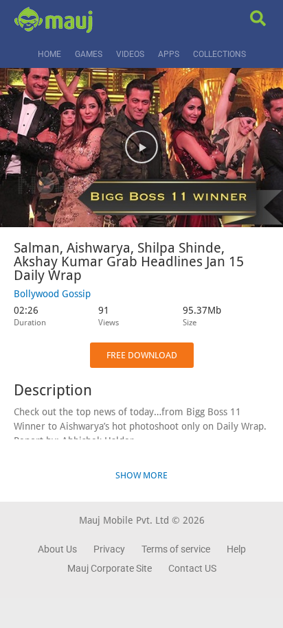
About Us (57, 549)
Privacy (109, 549)
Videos (130, 54)
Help (236, 549)
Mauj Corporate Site (109, 568)
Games (88, 54)
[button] (141, 147)
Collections (219, 54)
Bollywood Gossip (52, 293)
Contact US (192, 568)
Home (49, 54)
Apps (168, 54)
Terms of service (176, 549)
